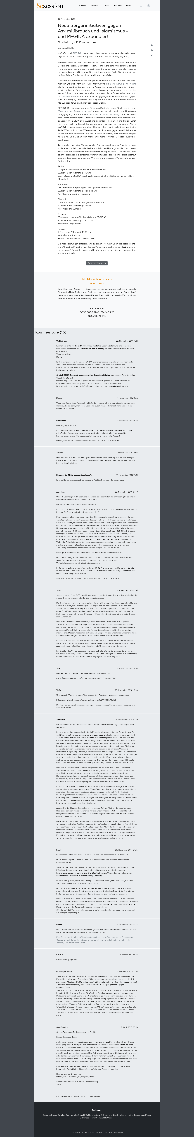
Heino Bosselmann (136, 1115)
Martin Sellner (96, 1118)
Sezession (97, 308)
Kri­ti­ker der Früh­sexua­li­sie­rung (103, 114)
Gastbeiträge (77, 1132)
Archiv (106, 5)
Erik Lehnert (106, 1115)
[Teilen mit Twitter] (152, 56)
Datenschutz (101, 1132)
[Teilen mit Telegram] (152, 51)
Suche (128, 5)
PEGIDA (77, 53)
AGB (110, 1132)
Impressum (118, 1132)
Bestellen (118, 5)
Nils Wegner (108, 1118)
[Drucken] (152, 46)
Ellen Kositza (94, 1115)
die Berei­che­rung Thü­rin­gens (121, 83)
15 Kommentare (86, 42)
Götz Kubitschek (119, 1115)
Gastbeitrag (66, 42)
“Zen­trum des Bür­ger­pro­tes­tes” (75, 111)
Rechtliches (89, 1132)
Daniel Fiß (82, 1115)
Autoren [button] (94, 5)
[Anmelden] (141, 5)
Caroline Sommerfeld (67, 1115)
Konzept (83, 5)
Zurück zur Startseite (96, 263)
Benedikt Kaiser (50, 1115)
